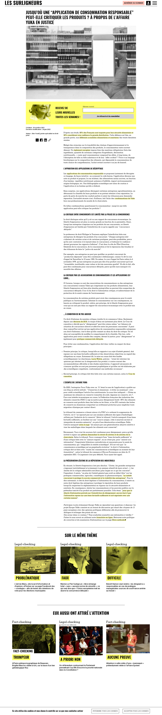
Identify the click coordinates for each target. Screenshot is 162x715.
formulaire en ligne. (104, 517)
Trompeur (21, 657)
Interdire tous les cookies (105, 711)
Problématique (27, 577)
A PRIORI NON (70, 659)
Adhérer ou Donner (133, 3)
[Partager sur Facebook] (41, 140)
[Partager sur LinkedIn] (45, 140)
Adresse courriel (88, 106)
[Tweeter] (37, 140)
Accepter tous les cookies (136, 711)
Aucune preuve (119, 657)
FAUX (65, 577)
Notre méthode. (118, 520)
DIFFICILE (114, 577)
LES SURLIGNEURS (23, 3)
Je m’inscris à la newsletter (108, 116)
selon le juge (84, 425)
